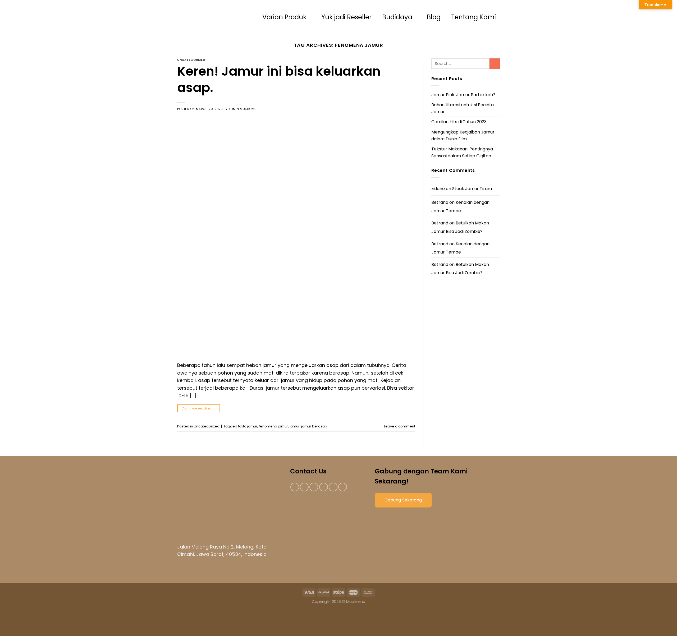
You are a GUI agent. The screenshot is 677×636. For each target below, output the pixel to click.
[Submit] (495, 63)
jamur (295, 426)
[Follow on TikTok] (313, 487)
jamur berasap (314, 426)
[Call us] (333, 487)
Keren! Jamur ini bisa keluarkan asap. (279, 79)
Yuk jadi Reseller (346, 17)
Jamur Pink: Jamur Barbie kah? (463, 95)
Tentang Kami (473, 17)
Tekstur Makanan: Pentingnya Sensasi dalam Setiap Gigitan (462, 152)
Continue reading (198, 408)
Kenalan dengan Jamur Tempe (460, 206)
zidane (438, 189)
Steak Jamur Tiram (472, 189)
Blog (434, 17)
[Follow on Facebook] (294, 487)
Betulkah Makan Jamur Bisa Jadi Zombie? (460, 227)
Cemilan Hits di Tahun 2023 (459, 122)
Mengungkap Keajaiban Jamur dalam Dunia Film (463, 135)
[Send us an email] (323, 487)
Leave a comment (399, 426)
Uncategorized (191, 60)
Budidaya (397, 17)
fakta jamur (247, 426)
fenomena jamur (273, 426)
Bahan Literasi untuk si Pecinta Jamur (462, 108)
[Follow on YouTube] (342, 487)
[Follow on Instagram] (304, 487)
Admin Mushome (242, 109)
